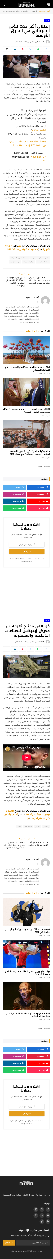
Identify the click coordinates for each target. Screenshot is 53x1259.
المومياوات (28, 826)
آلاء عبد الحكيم (39, 41)
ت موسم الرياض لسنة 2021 (22, 249)
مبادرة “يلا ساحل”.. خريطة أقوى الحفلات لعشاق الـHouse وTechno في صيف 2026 (30, 452)
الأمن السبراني (43, 258)
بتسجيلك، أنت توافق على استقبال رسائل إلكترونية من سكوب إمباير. (25, 560)
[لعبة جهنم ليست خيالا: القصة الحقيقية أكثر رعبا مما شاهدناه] (26, 996)
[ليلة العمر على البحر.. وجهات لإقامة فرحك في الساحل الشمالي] (26, 350)
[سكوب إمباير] (26, 4)
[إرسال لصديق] (6, 49)
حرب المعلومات (42, 261)
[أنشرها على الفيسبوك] (46, 49)
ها (27, 818)
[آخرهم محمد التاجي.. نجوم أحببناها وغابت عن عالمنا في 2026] (26, 912)
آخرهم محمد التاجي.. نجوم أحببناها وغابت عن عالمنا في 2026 (27, 930)
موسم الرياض (15, 261)
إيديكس (45, 826)
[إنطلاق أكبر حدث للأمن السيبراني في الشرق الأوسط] (26, 66)
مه (19, 245)
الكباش (37, 826)
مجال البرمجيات (28, 261)
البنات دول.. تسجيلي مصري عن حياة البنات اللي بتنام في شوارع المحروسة (39, 280)
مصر (19, 826)
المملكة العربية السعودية (19, 258)
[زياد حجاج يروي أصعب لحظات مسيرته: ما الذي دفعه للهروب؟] (26, 954)
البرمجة (33, 258)
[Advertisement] (26, 589)
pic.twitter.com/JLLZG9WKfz (27, 145)
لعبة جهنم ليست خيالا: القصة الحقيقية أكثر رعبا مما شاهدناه (28, 1014)
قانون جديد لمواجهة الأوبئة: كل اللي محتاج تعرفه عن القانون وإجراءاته (15, 281)
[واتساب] (38, 49)
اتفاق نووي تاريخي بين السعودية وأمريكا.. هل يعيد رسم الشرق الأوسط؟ (26, 410)
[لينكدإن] (14, 49)
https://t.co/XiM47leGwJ (33, 141)
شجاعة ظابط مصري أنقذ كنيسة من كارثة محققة (38, 844)
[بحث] (4, 4)
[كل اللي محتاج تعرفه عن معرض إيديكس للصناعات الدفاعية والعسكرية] (26, 666)
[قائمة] (48, 4)
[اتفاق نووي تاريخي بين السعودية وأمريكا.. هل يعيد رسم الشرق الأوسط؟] (26, 392)
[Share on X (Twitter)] (30, 49)
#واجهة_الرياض (39, 129)
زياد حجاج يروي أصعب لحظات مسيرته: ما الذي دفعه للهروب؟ (27, 972)
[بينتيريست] (22, 49)
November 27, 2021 (38, 158)
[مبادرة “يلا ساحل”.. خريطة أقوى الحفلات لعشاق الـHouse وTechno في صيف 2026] (26, 434)
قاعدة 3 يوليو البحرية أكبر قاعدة (28, 812)
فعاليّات (47, 20)
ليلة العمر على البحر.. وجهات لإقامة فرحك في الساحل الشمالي (27, 368)
